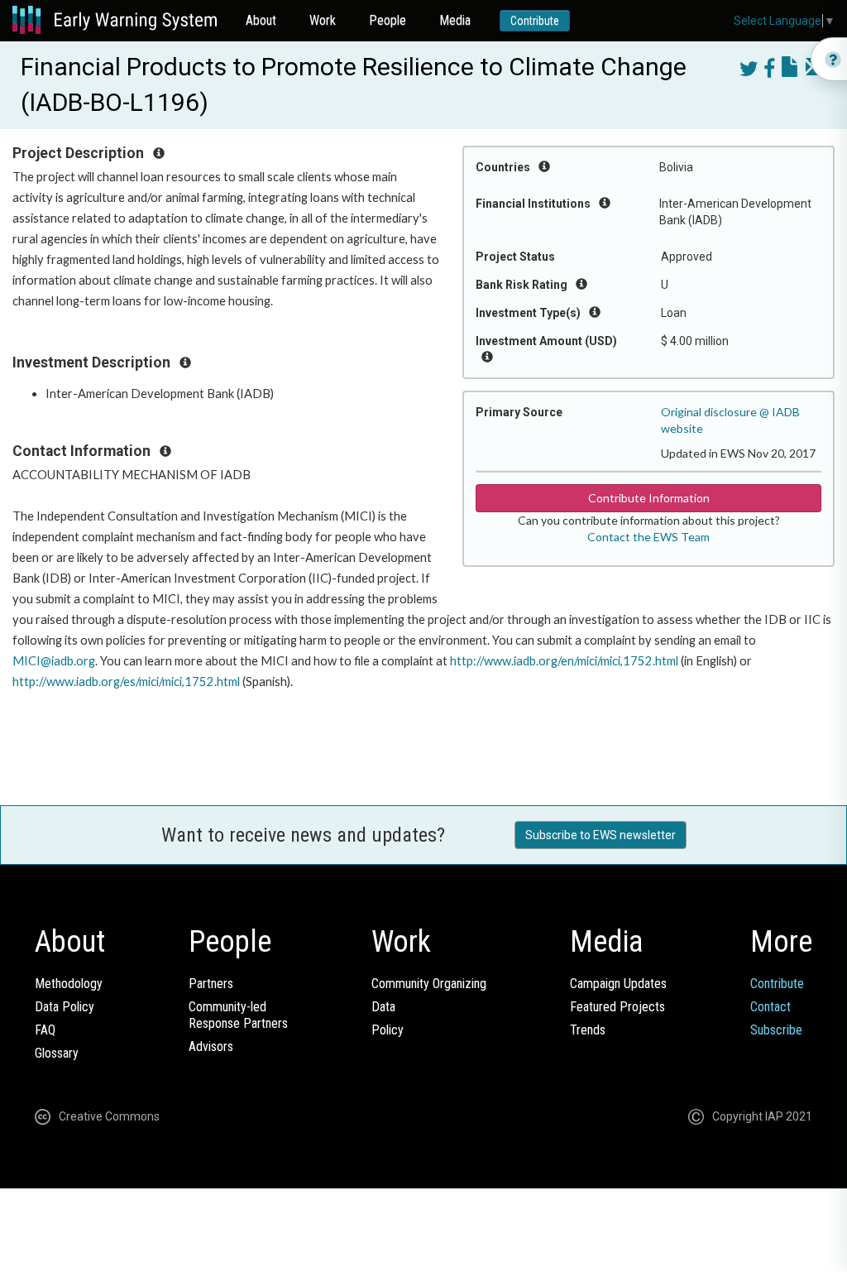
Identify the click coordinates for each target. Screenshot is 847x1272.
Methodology (69, 983)
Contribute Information (649, 498)
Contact (770, 1007)
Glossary (57, 1053)
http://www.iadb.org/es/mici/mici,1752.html (126, 681)
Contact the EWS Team (648, 537)
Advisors (211, 1046)
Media (455, 20)
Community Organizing (428, 983)
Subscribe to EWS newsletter (600, 835)
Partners (211, 983)
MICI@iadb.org (53, 661)
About (261, 20)
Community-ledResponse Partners (238, 1015)
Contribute (534, 20)
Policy (387, 1030)
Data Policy (64, 1007)
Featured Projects (617, 1007)
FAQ (45, 1030)
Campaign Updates (618, 983)
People (387, 20)
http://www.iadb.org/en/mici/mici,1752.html (564, 661)
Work (322, 20)
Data (383, 1007)
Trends (587, 1030)
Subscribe (776, 1030)
